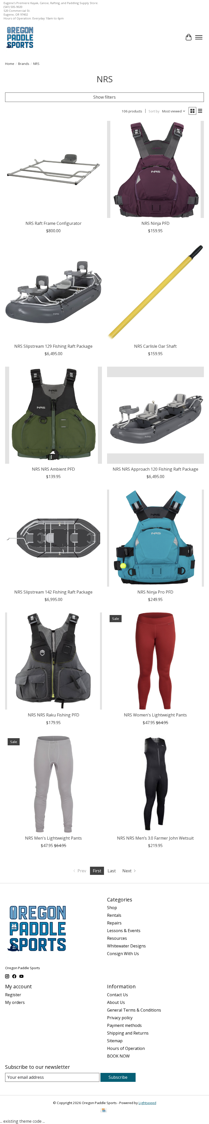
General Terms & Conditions (134, 1010)
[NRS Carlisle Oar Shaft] (155, 292)
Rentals (114, 915)
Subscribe (118, 1077)
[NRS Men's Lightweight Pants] (53, 784)
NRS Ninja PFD (155, 223)
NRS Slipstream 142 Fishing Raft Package (53, 592)
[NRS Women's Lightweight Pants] (155, 661)
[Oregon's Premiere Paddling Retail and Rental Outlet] (19, 37)
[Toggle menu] (199, 37)
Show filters (104, 97)
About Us (116, 1002)
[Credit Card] (103, 1110)
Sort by (154, 111)
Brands (23, 63)
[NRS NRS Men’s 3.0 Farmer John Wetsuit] (155, 784)
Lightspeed (147, 1102)
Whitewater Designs (126, 946)
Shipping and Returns (128, 1033)
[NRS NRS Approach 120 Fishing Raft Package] (155, 415)
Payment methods (124, 1025)
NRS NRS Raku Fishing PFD (53, 715)
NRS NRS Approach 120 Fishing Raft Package (155, 469)
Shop (112, 907)
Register (13, 995)
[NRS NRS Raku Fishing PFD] (53, 661)
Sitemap (115, 1041)
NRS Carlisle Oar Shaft (155, 346)
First (97, 871)
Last (112, 871)
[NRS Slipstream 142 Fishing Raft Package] (53, 538)
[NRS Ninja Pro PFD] (155, 538)
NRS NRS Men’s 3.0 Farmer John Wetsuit (155, 838)
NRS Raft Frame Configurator (53, 223)
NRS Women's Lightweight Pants (155, 715)
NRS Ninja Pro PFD (155, 592)
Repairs (114, 923)
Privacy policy (120, 1018)
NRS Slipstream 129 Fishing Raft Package (53, 346)
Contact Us (117, 995)
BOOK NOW (118, 1056)
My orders (15, 1002)
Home (9, 63)
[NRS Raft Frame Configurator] (53, 169)
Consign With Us (123, 953)
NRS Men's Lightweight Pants (53, 838)
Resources (117, 938)
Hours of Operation (126, 1048)
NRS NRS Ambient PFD (53, 469)
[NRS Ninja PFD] (155, 169)
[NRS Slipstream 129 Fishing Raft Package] (53, 292)
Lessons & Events (123, 930)
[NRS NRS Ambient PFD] (53, 415)
